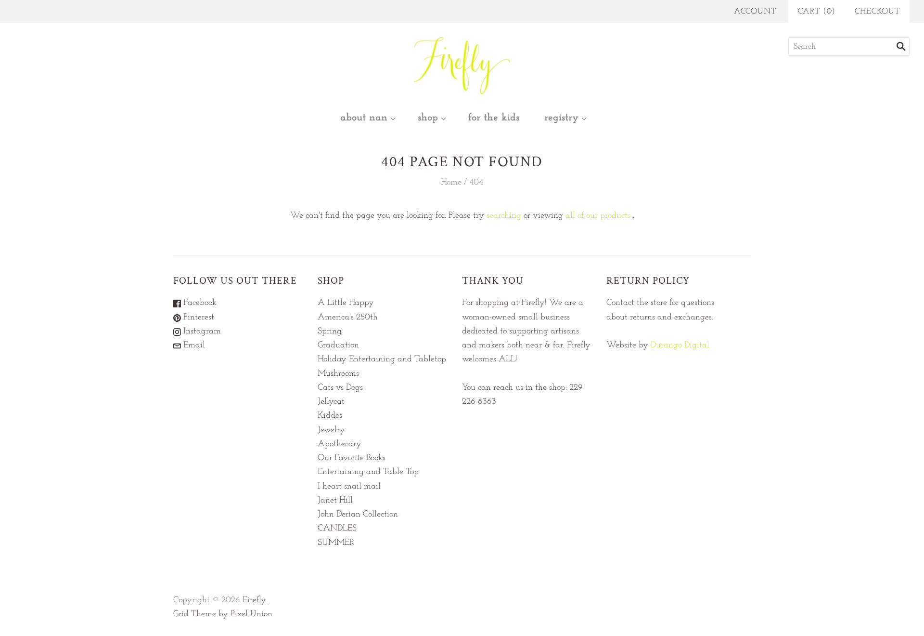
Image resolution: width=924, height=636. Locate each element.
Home (451, 182)
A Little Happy (346, 303)
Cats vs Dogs (340, 388)
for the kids (493, 118)
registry (561, 118)
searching (504, 216)
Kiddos (330, 415)
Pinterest (197, 317)
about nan (363, 118)
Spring (330, 331)
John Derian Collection (358, 514)
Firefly (254, 600)
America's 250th (348, 317)
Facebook (199, 303)
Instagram (201, 331)
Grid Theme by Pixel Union (222, 614)
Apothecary (339, 444)
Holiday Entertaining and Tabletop (382, 359)
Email (193, 345)
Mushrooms (338, 374)
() (817, 11)
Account (755, 11)
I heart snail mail (349, 486)
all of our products (597, 216)
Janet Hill (335, 500)
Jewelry (331, 430)
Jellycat (331, 402)
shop (428, 118)
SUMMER (336, 543)
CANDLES (337, 528)
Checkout (877, 11)
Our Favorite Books (351, 458)
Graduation (338, 345)
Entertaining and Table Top (368, 472)
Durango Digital (680, 345)
